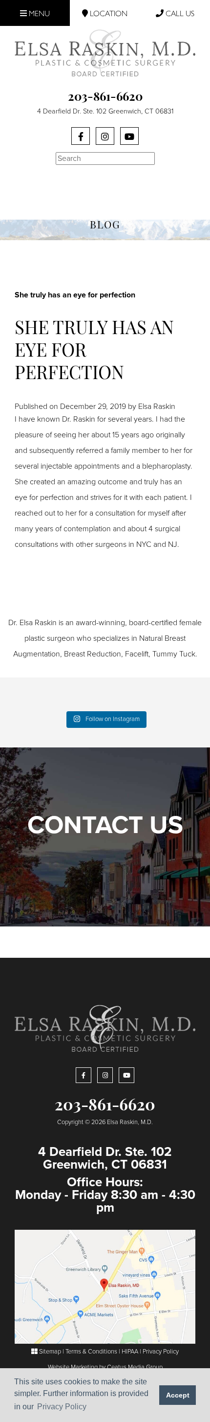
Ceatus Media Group (135, 1367)
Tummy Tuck (173, 654)
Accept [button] (177, 1395)
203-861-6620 (105, 98)
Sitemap (49, 1351)
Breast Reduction (92, 654)
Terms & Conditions (91, 1351)
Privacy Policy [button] (61, 1406)
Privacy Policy (161, 1351)
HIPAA (130, 1351)
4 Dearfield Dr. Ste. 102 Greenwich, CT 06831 (105, 111)
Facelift (136, 654)
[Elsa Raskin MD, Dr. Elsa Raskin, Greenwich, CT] (105, 52)
